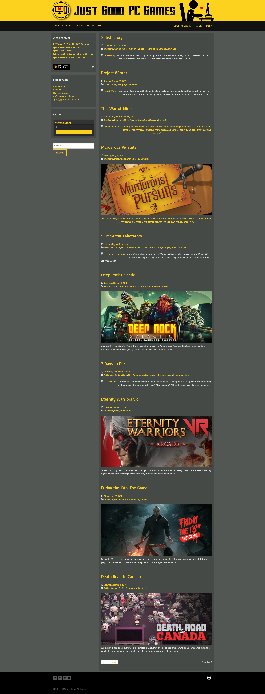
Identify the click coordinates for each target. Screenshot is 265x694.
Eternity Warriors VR (119, 399)
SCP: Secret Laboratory (121, 236)
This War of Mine (116, 108)
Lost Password (182, 25)
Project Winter (114, 72)
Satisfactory (112, 37)
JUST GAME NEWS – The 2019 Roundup (71, 44)
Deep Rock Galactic (118, 275)
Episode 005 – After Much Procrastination (73, 54)
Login (209, 25)
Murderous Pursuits (118, 147)
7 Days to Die (113, 363)
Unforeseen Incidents (63, 96)
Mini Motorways (60, 92)
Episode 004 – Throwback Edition (69, 57)
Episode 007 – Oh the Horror (66, 47)
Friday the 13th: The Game (124, 487)
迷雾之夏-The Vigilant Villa (66, 99)
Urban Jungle (59, 86)
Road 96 (57, 89)
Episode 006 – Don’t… (63, 50)
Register (198, 25)
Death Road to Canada (121, 576)
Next (114, 662)
